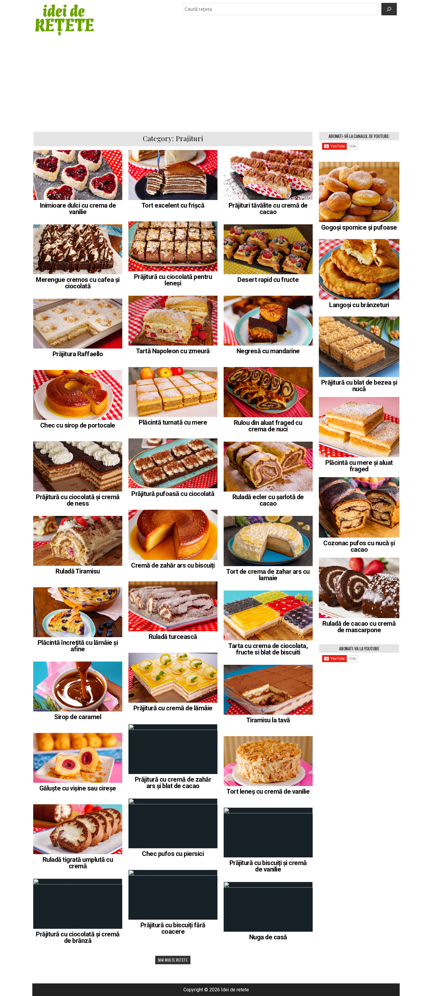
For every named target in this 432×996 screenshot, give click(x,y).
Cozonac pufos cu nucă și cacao (359, 546)
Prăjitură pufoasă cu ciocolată (172, 493)
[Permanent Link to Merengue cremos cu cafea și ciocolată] (77, 249)
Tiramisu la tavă (268, 720)
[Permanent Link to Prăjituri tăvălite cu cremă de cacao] (268, 175)
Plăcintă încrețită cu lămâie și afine (78, 646)
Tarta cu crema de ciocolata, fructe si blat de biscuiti (268, 649)
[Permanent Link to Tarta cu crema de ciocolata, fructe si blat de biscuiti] (268, 615)
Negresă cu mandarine (268, 351)
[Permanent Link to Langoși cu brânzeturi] (359, 269)
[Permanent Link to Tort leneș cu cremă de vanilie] (268, 761)
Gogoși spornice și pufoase (359, 227)
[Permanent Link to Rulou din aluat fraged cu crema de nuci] (268, 392)
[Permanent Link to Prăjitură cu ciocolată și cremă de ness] (77, 466)
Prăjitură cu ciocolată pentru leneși (173, 280)
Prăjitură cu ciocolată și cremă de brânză (78, 937)
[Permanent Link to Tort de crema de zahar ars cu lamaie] (268, 541)
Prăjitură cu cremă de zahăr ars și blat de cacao (173, 783)
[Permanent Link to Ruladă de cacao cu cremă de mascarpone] (359, 588)
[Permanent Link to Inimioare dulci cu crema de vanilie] (77, 175)
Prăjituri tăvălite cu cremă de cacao (268, 209)
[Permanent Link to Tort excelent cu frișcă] (172, 175)
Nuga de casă (268, 937)
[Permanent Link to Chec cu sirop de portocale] (77, 395)
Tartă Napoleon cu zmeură (173, 351)
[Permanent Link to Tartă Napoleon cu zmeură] (172, 321)
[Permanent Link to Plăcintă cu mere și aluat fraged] (359, 427)
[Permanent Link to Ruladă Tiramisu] (77, 541)
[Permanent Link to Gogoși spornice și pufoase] (359, 192)
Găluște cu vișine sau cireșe (77, 788)
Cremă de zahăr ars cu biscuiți (173, 565)
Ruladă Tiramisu (78, 571)
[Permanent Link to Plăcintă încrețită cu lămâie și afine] (77, 612)
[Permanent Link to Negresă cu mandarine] (268, 321)
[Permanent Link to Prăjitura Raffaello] (77, 324)
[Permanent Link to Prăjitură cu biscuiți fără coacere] (172, 895)
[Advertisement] (216, 84)
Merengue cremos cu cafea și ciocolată (78, 283)
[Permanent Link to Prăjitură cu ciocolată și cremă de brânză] (77, 903)
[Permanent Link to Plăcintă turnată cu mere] (172, 392)
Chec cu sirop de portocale (77, 425)
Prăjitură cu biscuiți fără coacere (172, 928)
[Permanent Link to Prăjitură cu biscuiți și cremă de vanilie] (268, 832)
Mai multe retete (172, 960)
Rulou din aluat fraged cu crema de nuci (268, 426)
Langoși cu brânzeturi (359, 305)
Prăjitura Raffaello (78, 354)
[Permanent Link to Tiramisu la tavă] (268, 690)
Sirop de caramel (77, 717)
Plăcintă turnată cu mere (173, 422)
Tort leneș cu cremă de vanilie (268, 791)
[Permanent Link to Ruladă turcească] (172, 606)
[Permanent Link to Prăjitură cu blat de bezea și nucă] (359, 347)
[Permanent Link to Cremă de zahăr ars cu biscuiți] (172, 535)
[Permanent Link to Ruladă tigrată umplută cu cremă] (77, 829)
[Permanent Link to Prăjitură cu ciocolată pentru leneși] (172, 246)
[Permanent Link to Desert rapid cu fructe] (268, 249)
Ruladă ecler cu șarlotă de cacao (268, 500)
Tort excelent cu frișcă (173, 205)
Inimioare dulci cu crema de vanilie (78, 209)
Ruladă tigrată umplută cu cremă (78, 863)
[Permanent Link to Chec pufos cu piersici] (172, 823)
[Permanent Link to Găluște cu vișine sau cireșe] (77, 758)
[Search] (389, 9)
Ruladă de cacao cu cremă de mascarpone (359, 627)
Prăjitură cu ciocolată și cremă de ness (78, 500)
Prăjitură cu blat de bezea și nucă (359, 386)
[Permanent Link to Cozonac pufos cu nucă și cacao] (359, 507)
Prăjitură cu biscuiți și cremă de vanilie (268, 866)
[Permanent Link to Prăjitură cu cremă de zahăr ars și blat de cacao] (172, 749)
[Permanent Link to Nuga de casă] (268, 907)
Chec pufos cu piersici (173, 853)
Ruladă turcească (173, 636)
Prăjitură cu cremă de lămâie (172, 708)
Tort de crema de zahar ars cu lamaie (268, 575)
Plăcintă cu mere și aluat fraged (359, 466)
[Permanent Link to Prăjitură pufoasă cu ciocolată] (172, 463)
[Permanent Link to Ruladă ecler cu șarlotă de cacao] (268, 467)
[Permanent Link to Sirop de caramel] (77, 686)
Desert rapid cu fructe (268, 279)
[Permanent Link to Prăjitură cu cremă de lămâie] (172, 678)
